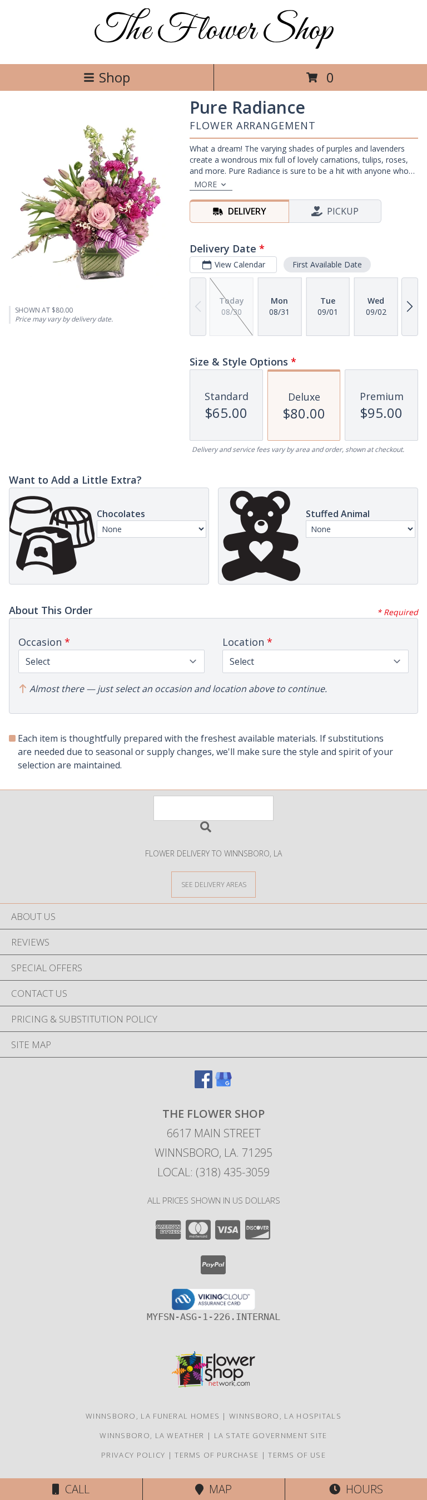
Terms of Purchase (217, 1455)
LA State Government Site (270, 1435)
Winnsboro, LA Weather (152, 1435)
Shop (114, 77)
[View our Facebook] (203, 1084)
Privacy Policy (133, 1455)
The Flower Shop (214, 30)
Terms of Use (297, 1455)
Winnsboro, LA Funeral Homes (153, 1416)
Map (217, 1489)
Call (74, 1489)
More (205, 184)
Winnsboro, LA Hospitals (285, 1416)
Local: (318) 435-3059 (213, 1172)
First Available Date (327, 264)
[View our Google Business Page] (223, 1084)
